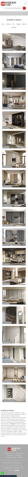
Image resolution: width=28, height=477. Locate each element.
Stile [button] (13, 24)
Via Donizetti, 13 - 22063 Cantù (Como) (12, 462)
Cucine (11, 453)
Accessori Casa (10, 455)
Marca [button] (3, 24)
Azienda (6, 453)
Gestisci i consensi (12, 476)
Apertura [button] (24, 24)
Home (6, 12)
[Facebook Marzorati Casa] (24, 463)
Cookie (5, 476)
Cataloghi (20, 457)
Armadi (17, 12)
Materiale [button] (9, 24)
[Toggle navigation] (25, 3)
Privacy (1, 476)
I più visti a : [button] (14, 27)
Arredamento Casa (11, 12)
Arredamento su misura (11, 457)
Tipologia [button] (18, 24)
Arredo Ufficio (18, 455)
